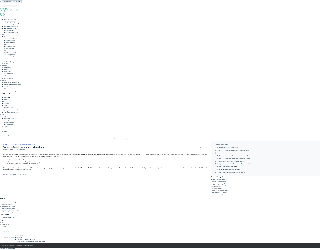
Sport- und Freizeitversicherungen (10, 210)
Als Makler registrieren (12, 1)
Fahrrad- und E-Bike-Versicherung (219, 190)
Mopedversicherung (216, 186)
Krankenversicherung (11, 40)
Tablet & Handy (7, 67)
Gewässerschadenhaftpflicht (11, 112)
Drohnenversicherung (216, 188)
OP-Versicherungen (10, 42)
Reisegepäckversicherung (10, 24)
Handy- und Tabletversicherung (219, 192)
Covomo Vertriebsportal (10, 118)
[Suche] (114, 139)
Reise (3, 17)
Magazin (6, 126)
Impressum (19, 237)
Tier (3, 34)
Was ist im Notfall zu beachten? (224, 153)
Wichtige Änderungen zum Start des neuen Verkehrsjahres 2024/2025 (234, 158)
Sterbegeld (6, 111)
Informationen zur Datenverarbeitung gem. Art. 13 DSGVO (31, 241)
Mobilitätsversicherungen (8, 208)
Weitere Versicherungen (8, 212)
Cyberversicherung (8, 73)
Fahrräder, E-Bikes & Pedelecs (11, 82)
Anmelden (8, 121)
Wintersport (7, 97)
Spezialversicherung (9, 30)
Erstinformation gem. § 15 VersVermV (26, 239)
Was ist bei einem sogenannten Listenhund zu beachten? (231, 172)
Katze (5, 44)
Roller (5, 88)
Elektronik (4, 65)
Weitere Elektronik (8, 78)
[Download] (157, 106)
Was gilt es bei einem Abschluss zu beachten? (228, 169)
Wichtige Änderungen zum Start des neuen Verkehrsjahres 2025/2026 (234, 164)
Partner (5, 131)
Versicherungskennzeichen (10, 92)
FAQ (3, 222)
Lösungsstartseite (8, 144)
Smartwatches (7, 71)
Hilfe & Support (5, 224)
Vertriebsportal (6, 135)
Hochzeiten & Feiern (9, 107)
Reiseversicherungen (7, 201)
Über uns (4, 116)
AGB (18, 234)
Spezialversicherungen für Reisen (10, 203)
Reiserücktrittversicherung (10, 19)
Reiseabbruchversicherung (10, 21)
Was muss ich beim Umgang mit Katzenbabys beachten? (231, 161)
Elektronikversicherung (217, 194)
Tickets (5, 105)
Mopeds (6, 86)
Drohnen (6, 69)
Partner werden (9, 134)
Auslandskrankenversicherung (11, 23)
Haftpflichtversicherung (11, 52)
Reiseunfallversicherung (10, 28)
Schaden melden (6, 231)
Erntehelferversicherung (12, 32)
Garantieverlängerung (9, 77)
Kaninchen (6, 58)
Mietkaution (7, 103)
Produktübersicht (10, 122)
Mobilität (4, 80)
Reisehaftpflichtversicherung (11, 26)
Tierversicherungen (7, 204)
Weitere (4, 101)
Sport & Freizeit (6, 93)
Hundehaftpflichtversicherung (13, 38)
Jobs (5, 130)
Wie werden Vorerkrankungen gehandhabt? (227, 147)
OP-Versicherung (10, 48)
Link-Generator (9, 124)
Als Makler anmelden (11, 6)
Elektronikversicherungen (8, 206)
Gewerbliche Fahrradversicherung (12, 84)
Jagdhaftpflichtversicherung (11, 109)
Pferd (5, 50)
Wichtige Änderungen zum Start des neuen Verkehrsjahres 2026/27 (233, 150)
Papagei (6, 63)
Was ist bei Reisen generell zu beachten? (227, 166)
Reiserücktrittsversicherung (218, 179)
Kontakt (6, 128)
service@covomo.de (5, 15)
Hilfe (3, 114)
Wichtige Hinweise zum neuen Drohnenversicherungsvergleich (232, 155)
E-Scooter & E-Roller (9, 90)
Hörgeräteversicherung (9, 75)
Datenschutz (20, 235)
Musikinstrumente (8, 96)
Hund (5, 36)
